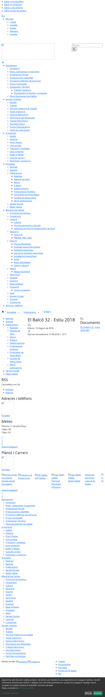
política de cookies (26, 688)
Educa (13, 337)
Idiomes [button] (9, 19)
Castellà (13, 25)
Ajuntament (7, 499)
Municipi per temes (11, 576)
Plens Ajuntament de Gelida (19, 524)
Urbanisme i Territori (16, 521)
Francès (13, 34)
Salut (8, 613)
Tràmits (9, 631)
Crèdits (61, 661)
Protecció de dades (67, 670)
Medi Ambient (12, 607)
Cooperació (11, 582)
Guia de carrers (13, 551)
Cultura (9, 585)
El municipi (7, 527)
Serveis (9, 628)
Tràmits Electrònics (15, 647)
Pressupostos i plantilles (17, 511)
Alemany (14, 31)
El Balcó (47, 311)
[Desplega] (19, 312)
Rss (3, 15)
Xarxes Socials (12, 370)
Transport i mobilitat (15, 542)
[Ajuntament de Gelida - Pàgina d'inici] (28, 51)
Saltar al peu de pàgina (15, 10)
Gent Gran (11, 597)
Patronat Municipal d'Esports (56, 484)
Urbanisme (11, 622)
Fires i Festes (12, 536)
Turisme (9, 619)
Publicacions (30, 312)
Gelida (9, 530)
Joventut (10, 604)
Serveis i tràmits (9, 625)
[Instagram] (34, 661)
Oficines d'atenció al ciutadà (19, 634)
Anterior (6, 446)
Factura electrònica (15, 641)
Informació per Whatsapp (18, 644)
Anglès (13, 28)
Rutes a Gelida (12, 548)
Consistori (10, 502)
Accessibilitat (64, 664)
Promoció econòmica (16, 579)
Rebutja (88, 693)
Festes (9, 594)
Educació (10, 588)
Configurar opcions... (11, 693)
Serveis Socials (13, 616)
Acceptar (98, 693)
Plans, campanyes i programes (20, 505)
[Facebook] (22, 661)
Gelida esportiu (17, 343)
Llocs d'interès (13, 545)
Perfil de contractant (16, 656)
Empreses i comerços (16, 554)
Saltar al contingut (13, 4)
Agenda (9, 321)
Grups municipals (14, 518)
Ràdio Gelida (12, 374)
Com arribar (11, 539)
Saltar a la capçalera (13, 1)
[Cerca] (74, 49)
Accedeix (6, 415)
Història (9, 533)
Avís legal (62, 667)
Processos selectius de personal (21, 514)
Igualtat (9, 601)
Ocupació (10, 610)
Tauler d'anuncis (13, 637)
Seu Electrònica (13, 650)
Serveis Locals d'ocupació (8, 482)
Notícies (9, 318)
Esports (9, 591)
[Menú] (3, 62)
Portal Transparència (16, 653)
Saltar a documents (13, 7)
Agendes (14, 327)
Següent (14, 446)
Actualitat (12, 312)
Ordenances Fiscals (15, 508)
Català (13, 22)
